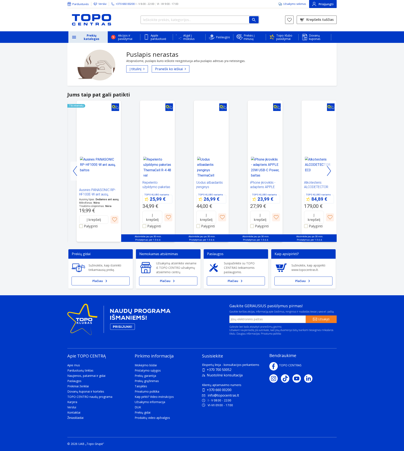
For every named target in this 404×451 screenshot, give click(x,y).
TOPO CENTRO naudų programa (89, 396)
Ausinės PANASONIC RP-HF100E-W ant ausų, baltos (97, 194)
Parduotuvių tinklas (80, 370)
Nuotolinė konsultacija (225, 375)
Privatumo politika (271, 333)
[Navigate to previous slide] (75, 171)
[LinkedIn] (310, 378)
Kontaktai (73, 412)
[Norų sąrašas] (289, 20)
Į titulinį (135, 69)
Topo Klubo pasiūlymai (284, 37)
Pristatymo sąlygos (148, 370)
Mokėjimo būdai (146, 365)
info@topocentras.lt (223, 395)
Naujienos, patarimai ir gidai (86, 375)
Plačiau (97, 281)
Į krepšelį (94, 219)
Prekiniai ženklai (78, 386)
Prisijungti (326, 4)
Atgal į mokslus (189, 37)
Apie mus (73, 365)
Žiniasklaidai (75, 417)
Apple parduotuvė (158, 37)
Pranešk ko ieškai (169, 69)
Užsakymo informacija (150, 402)
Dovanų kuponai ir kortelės (85, 391)
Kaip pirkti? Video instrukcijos (154, 396)
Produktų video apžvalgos (152, 417)
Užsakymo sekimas (294, 4)
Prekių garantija (145, 375)
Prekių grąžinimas (147, 380)
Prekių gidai (142, 412)
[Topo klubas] (118, 321)
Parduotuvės (80, 4)
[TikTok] (286, 378)
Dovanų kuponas (314, 37)
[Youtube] (298, 378)
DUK (138, 407)
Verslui (102, 4)
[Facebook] (273, 366)
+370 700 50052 (219, 369)
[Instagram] (275, 378)
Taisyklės (141, 386)
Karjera (72, 402)
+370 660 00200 (219, 390)
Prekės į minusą (249, 37)
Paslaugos (223, 37)
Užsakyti (324, 319)
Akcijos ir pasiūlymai (125, 37)
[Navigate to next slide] (329, 171)
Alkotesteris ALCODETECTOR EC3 (316, 187)
